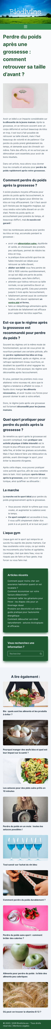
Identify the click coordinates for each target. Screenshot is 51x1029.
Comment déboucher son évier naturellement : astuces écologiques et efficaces (25, 622)
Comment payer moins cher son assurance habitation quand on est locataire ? (25, 584)
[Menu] (25, 26)
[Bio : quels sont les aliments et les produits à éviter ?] (25, 694)
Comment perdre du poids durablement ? (24, 900)
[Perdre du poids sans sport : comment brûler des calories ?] (25, 918)
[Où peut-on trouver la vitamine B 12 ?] (25, 995)
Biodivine (25, 12)
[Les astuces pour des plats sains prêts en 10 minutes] (25, 771)
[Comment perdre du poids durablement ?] (25, 883)
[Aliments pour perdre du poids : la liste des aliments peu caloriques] (25, 956)
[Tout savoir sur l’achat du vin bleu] (25, 847)
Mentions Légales (21, 1026)
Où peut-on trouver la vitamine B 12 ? (22, 1011)
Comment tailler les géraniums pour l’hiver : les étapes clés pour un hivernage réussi (25, 602)
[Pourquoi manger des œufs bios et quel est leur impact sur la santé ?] (25, 732)
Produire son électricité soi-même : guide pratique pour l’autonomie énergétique (25, 612)
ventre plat (13, 302)
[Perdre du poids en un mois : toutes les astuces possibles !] (25, 809)
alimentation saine (27, 243)
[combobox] (23, 653)
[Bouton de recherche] (40, 653)
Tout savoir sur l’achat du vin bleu (20, 864)
